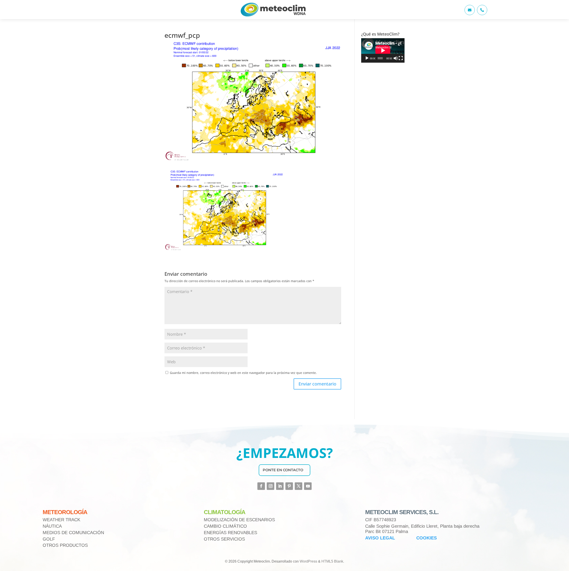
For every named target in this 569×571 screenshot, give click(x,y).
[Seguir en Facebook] (261, 486)
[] (482, 14)
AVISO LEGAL (380, 537)
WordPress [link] (308, 561)
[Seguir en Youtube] (308, 486)
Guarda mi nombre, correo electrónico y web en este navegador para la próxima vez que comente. (243, 373)
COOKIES (426, 537)
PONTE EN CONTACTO (283, 470)
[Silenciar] (395, 58)
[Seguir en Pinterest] (289, 486)
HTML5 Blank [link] (332, 561)
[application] (383, 50)
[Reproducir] (367, 58)
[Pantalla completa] (401, 58)
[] (470, 14)
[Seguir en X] (298, 486)
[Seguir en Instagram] (270, 486)
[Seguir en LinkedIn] (280, 486)
